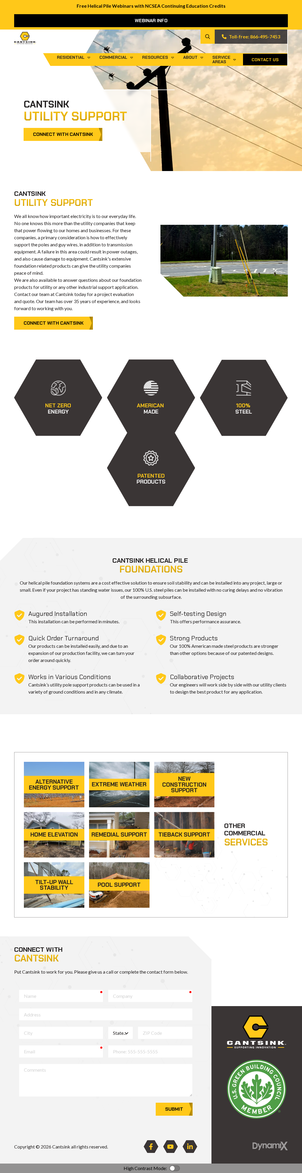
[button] (58, 397)
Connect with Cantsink (63, 134)
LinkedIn (190, 1146)
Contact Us (265, 59)
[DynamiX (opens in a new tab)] (270, 1146)
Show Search (208, 37)
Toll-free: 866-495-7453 (254, 36)
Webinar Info (151, 20)
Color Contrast (174, 1168)
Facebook (151, 1146)
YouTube (170, 1146)
